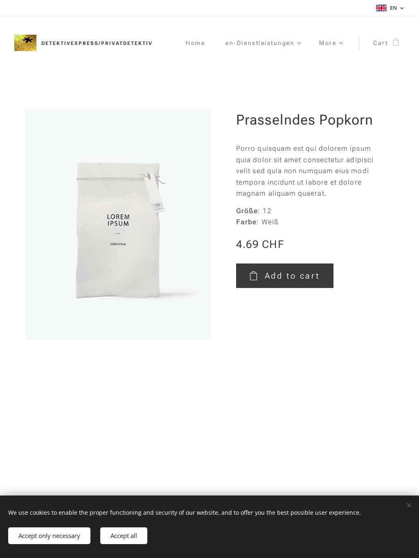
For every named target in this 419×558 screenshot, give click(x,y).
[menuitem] (199, 43)
